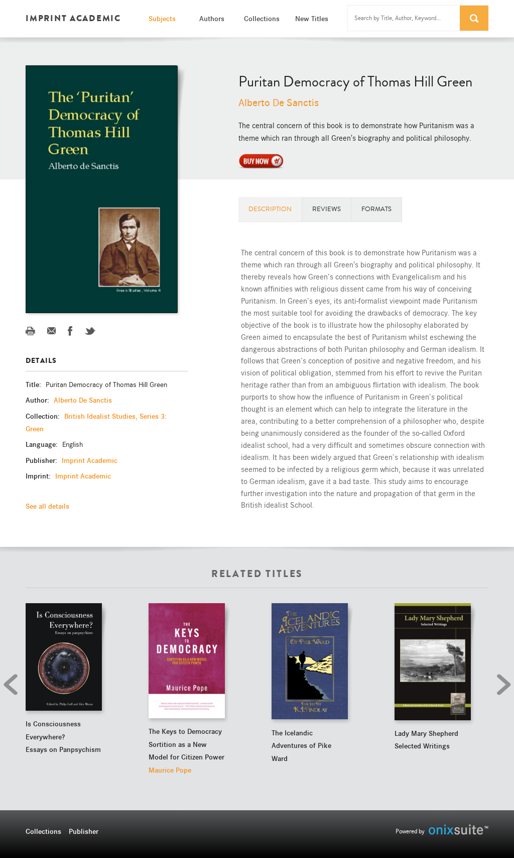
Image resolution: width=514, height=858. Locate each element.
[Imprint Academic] (261, 160)
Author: (38, 400)
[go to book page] (64, 657)
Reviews (326, 209)
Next (500, 684)
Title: (34, 384)
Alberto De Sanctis (278, 103)
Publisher (83, 831)
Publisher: (42, 460)
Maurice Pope (170, 770)
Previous (13, 684)
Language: (43, 444)
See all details (47, 506)
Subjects (162, 18)
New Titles (311, 18)
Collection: (44, 416)
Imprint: (39, 476)
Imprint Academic (89, 460)
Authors (211, 18)
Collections (262, 18)
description (270, 209)
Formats (376, 209)
